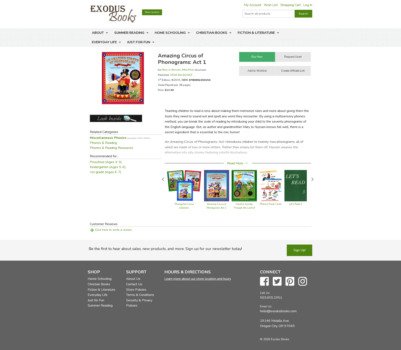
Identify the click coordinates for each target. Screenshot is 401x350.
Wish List (271, 5)
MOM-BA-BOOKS (181, 75)
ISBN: (196, 80)
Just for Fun (138, 42)
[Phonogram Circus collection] (184, 185)
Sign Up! (299, 250)
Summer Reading (129, 32)
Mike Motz (188, 69)
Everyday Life (104, 42)
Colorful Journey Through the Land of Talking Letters (244, 208)
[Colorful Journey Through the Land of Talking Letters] (244, 185)
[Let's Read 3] (295, 185)
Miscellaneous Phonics (120, 138)
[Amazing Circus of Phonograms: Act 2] (216, 185)
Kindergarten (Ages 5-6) (108, 167)
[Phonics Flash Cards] (270, 185)
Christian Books (211, 32)
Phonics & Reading (103, 143)
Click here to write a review (113, 230)
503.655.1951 (271, 297)
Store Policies (136, 289)
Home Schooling (170, 32)
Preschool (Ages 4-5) (106, 162)
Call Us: (265, 293)
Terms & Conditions (140, 295)
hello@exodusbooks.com (278, 311)
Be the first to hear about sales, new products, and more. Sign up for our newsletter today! (165, 248)
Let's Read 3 (295, 204)
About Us (133, 278)
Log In (307, 5)
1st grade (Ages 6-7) (105, 172)
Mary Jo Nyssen (171, 69)
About (98, 32)
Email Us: (266, 306)
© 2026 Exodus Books (274, 339)
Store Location (152, 12)
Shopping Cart (290, 5)
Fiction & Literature (256, 32)
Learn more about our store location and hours (197, 278)
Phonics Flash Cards (271, 204)
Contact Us (134, 284)
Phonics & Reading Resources (111, 148)
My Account (252, 5)
